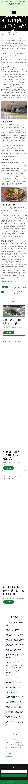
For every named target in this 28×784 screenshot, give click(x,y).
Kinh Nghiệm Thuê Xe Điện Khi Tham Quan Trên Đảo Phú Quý (15, 629)
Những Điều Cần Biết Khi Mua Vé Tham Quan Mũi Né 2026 (14, 649)
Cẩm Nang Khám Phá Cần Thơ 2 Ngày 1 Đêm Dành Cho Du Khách (14, 681)
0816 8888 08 (9, 757)
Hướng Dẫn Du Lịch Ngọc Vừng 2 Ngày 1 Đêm (13, 321)
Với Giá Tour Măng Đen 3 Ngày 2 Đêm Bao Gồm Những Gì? (14, 701)
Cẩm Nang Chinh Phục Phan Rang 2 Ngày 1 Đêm (15, 671)
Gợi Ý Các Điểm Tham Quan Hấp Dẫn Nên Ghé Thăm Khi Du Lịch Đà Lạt (14, 722)
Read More (9, 333)
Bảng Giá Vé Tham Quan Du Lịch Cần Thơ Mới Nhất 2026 (14, 716)
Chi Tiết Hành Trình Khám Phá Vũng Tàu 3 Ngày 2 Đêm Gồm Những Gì (15, 639)
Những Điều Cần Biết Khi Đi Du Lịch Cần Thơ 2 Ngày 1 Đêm (14, 691)
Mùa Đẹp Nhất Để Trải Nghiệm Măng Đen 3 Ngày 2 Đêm (15, 696)
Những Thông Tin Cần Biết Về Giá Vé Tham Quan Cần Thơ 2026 (14, 666)
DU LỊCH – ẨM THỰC (11, 281)
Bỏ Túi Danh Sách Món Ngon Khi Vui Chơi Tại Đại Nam (15, 661)
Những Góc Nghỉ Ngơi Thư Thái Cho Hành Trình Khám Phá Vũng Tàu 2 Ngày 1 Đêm (15, 656)
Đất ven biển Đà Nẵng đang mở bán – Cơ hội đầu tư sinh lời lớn (14, 590)
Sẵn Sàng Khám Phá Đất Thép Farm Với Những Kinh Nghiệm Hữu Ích (15, 711)
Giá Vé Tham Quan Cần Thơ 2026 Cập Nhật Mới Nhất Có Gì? (14, 634)
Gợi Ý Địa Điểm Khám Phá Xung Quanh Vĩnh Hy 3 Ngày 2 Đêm (13, 706)
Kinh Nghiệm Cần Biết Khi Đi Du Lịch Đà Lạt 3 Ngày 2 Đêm (15, 644)
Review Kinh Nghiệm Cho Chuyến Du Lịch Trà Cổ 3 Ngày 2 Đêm (12, 455)
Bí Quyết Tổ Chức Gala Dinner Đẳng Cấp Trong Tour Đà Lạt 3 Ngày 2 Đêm (15, 624)
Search (14, 776)
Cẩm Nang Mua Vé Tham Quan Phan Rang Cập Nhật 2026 (14, 676)
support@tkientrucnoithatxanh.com (14, 755)
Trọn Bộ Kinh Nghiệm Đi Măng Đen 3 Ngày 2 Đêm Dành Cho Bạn (15, 686)
